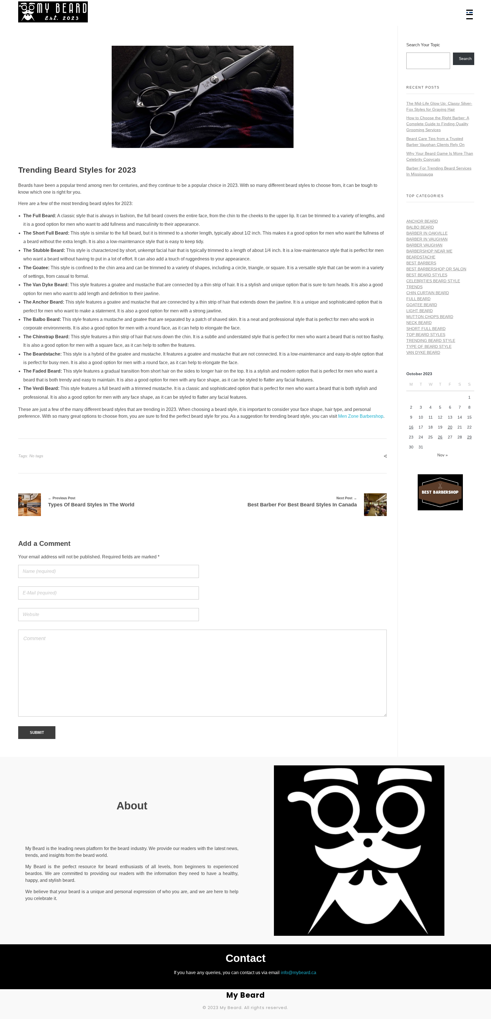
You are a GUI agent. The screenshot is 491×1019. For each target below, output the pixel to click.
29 (469, 437)
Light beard (419, 310)
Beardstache (420, 257)
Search (465, 58)
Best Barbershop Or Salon (436, 269)
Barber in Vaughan (427, 239)
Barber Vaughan (424, 245)
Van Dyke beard (423, 352)
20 (450, 427)
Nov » (442, 455)
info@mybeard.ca (298, 972)
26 (440, 437)
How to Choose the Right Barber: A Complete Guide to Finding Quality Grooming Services (437, 124)
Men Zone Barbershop (360, 416)
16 (411, 427)
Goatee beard (421, 304)
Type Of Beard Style (429, 346)
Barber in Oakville (427, 233)
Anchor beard (422, 221)
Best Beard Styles (426, 275)
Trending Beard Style (430, 340)
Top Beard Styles (425, 334)
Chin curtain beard (427, 293)
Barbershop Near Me (429, 251)
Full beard (418, 298)
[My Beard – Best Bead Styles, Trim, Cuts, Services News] (134, 11)
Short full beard (426, 328)
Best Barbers (421, 263)
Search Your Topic (423, 44)
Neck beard (419, 322)
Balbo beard (420, 227)
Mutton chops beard (429, 316)
